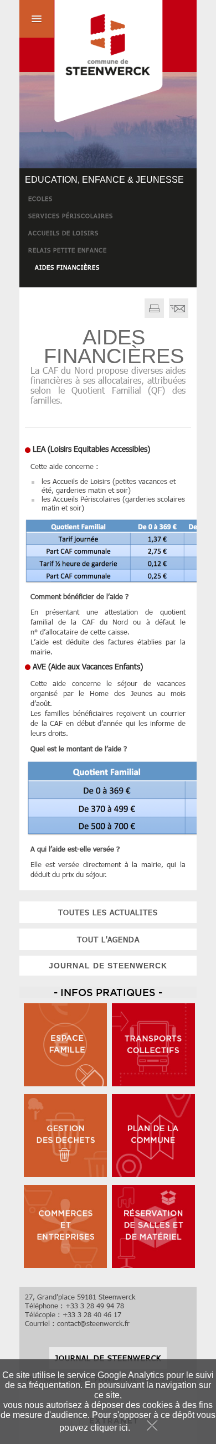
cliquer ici (109, 1427)
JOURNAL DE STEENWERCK (108, 965)
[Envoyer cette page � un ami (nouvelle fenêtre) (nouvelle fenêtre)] (178, 315)
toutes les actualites (108, 912)
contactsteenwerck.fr (93, 1323)
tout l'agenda (108, 939)
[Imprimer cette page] (154, 315)
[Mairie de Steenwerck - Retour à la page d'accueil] (91, 63)
